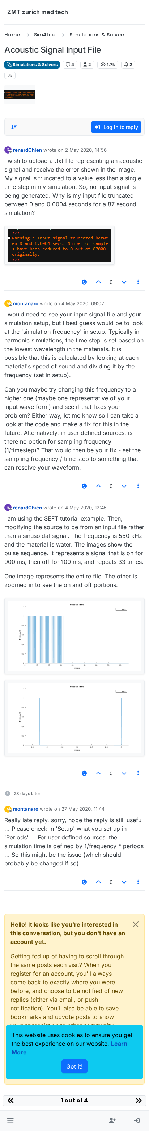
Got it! (74, 1066)
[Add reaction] (84, 282)
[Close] (135, 924)
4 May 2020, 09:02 (82, 303)
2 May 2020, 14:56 (86, 150)
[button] (10, 1121)
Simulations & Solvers (35, 64)
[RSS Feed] (10, 75)
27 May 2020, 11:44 (83, 809)
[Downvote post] (124, 282)
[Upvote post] (98, 282)
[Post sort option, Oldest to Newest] (14, 127)
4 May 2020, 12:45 (86, 507)
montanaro (25, 303)
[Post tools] (138, 282)
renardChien (27, 150)
